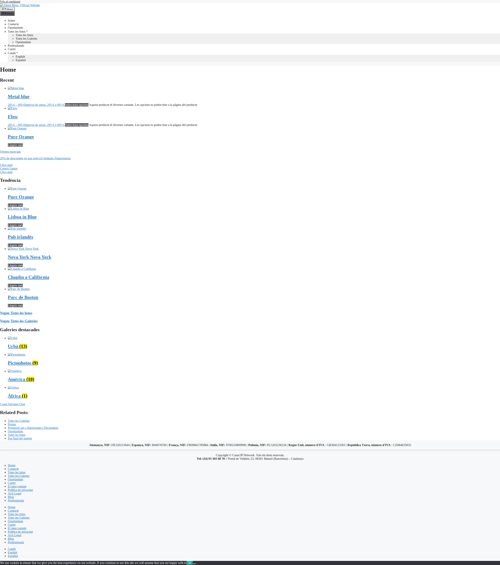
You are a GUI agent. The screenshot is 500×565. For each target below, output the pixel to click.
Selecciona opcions (76, 104)
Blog (11, 497)
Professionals (16, 45)
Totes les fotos (16, 31)
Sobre (11, 20)
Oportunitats (15, 27)
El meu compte (17, 486)
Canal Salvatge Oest (12, 404)
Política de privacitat (20, 490)
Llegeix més (15, 145)
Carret (11, 49)
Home (11, 465)
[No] (194, 563)
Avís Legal (14, 493)
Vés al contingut (10, 1)
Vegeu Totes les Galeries (19, 321)
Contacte (13, 24)
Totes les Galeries (26, 38)
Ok (189, 562)
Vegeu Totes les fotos (16, 313)
